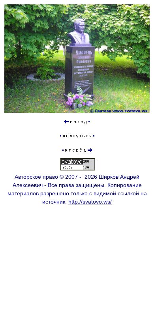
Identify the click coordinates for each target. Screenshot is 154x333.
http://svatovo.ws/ (90, 201)
